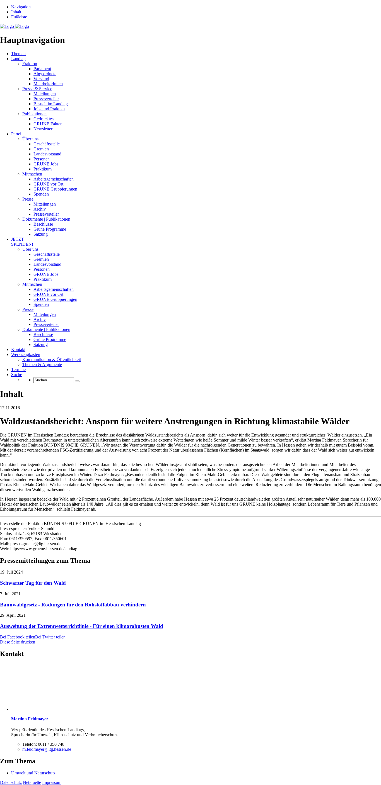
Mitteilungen (44, 93)
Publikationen (34, 113)
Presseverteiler (46, 98)
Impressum (51, 782)
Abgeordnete (44, 73)
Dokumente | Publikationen (46, 219)
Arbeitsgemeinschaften (53, 179)
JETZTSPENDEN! (22, 242)
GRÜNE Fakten (47, 123)
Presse (27, 199)
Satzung (40, 234)
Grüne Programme (49, 229)
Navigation (21, 6)
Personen (41, 159)
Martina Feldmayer (29, 718)
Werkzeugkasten (25, 354)
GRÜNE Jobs (45, 164)
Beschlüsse (43, 224)
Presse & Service (37, 88)
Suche (16, 374)
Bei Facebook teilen (17, 637)
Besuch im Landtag (50, 103)
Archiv (39, 209)
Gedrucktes (43, 118)
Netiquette (32, 782)
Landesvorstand (47, 154)
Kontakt (18, 349)
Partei (16, 133)
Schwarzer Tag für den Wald (33, 583)
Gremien (41, 149)
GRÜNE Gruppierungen (55, 189)
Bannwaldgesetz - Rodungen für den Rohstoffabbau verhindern (73, 605)
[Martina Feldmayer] (35, 709)
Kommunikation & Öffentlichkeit (51, 359)
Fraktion (29, 63)
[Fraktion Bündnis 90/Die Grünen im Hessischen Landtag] (14, 26)
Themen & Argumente (42, 364)
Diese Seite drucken (17, 642)
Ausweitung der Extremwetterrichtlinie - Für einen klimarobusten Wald (81, 626)
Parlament (42, 68)
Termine (18, 369)
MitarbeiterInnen (48, 83)
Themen (18, 53)
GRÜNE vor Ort (48, 184)
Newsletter (42, 128)
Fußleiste (19, 16)
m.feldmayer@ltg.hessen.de (46, 749)
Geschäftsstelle (46, 144)
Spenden (41, 194)
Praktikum (42, 169)
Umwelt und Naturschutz (33, 773)
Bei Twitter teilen (50, 637)
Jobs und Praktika (49, 108)
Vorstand (41, 78)
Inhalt (16, 11)
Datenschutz (11, 782)
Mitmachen (32, 174)
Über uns (30, 138)
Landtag (18, 58)
